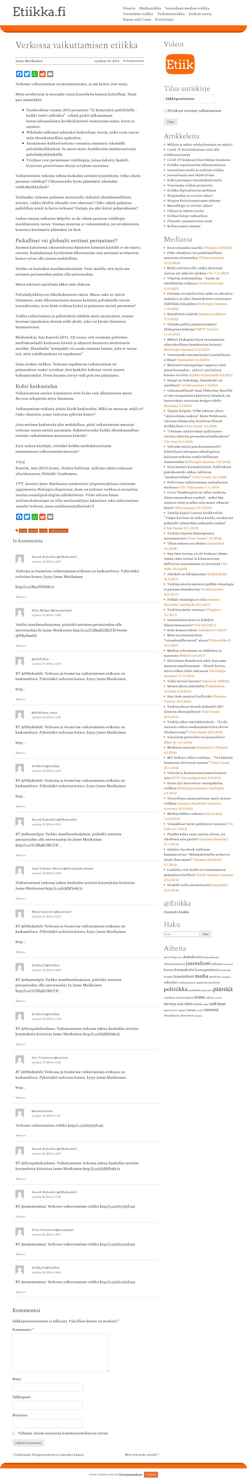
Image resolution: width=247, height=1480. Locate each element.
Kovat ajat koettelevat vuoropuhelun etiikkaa (193, 786)
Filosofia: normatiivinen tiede (189, 221)
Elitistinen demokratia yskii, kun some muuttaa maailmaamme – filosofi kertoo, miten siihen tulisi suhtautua (195, 666)
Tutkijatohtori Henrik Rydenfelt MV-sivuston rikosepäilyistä (194, 709)
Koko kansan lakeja (182, 630)
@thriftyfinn (40, 659)
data (180, 957)
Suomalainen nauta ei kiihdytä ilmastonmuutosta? (189, 622)
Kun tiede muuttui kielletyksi (189, 696)
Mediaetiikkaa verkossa (185, 813)
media (33, 531)
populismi (194, 990)
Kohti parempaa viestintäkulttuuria (194, 180)
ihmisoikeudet (211, 957)
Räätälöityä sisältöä (182, 314)
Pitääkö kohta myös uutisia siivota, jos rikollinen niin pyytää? (194, 837)
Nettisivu (19, 1415)
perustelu (214, 983)
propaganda (206, 990)
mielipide (226, 977)
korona (169, 970)
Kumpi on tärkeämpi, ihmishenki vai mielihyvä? (193, 383)
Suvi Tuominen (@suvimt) (50, 1057)
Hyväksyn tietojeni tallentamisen (194, 111)
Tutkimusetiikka (171, 14)
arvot (167, 957)
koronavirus (225, 970)
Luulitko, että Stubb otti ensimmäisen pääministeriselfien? (195, 872)
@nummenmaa (42, 1111)
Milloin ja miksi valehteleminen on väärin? (200, 144)
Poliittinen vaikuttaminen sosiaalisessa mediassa (196, 485)
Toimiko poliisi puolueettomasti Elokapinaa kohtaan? (190, 327)
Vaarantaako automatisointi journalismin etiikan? (197, 357)
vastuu (191, 1010)
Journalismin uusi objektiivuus (190, 175)
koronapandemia (206, 970)
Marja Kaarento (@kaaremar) (51, 911)
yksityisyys (187, 1015)
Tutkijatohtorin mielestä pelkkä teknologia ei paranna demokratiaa (199, 587)
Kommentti (23, 1330)
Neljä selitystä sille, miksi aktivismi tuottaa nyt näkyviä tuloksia (193, 270)
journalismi (198, 963)
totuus (198, 1004)
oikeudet (171, 982)
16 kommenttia (133, 61)
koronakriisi (184, 970)
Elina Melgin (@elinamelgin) (52, 610)
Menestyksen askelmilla (185, 686)
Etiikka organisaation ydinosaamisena (196, 165)
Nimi (16, 1379)
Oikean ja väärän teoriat (185, 210)
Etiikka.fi (39, 11)
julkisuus (217, 964)
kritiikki (168, 977)
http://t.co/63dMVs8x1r (63, 888)
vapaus (181, 1010)
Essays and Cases (137, 19)
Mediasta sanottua (181, 747)
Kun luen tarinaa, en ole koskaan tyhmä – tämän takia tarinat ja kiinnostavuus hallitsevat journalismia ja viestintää (196, 558)
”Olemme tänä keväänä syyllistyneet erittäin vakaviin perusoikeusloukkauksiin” (197, 434)
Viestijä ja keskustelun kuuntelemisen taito (195, 775)
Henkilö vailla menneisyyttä (188, 885)
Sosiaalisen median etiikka (187, 8)
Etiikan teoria (200, 14)
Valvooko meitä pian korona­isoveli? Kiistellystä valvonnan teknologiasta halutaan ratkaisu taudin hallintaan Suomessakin (192, 454)
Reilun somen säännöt (184, 226)
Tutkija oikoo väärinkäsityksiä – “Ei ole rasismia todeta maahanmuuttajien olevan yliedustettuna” (196, 727)
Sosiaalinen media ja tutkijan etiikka (195, 170)
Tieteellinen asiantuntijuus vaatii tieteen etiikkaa (197, 801)
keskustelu (228, 964)
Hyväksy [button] (151, 1475)
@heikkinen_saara (44, 712)
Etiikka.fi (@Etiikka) (45, 766)
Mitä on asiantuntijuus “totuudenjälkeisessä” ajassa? (187, 638)
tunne (206, 1004)
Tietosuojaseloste (130, 1474)
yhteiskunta (172, 1015)
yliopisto (199, 1015)
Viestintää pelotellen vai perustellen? (196, 737)
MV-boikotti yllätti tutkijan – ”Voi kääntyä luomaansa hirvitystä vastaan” (198, 760)
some (43, 531)
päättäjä (223, 989)
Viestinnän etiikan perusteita (189, 185)
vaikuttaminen (58, 531)
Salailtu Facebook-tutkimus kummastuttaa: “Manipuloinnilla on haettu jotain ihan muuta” (197, 854)
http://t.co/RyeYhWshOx (34, 587)
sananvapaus (184, 997)
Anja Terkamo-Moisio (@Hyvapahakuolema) (62, 868)
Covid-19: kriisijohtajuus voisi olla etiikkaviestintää (191, 152)
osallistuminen (187, 983)
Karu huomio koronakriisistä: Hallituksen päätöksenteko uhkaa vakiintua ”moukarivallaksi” (197, 472)
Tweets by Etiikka (176, 911)
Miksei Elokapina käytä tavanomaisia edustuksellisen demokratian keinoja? (194, 342)
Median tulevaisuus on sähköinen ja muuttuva (193, 653)
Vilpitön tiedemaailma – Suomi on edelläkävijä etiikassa (191, 281)
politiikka (176, 989)
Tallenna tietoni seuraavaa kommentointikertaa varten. (63, 1433)
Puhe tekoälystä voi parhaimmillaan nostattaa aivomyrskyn (193, 255)
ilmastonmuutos (174, 964)
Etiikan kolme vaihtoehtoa (187, 216)
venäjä (199, 1010)
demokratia (192, 957)
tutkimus (218, 1004)
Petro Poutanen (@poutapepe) (53, 1229)
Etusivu (129, 8)
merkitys (215, 977)
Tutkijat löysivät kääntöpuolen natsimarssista (189, 536)
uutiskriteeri (170, 1010)
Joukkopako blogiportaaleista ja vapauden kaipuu (49, 1454)
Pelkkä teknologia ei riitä (186, 599)
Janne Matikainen (29, 61)
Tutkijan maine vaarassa (186, 609)
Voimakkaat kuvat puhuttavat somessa (196, 824)
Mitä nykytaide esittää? (141, 1454)
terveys (170, 1004)
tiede (180, 1004)
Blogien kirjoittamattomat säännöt (194, 200)
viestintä (210, 1010)
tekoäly (218, 997)
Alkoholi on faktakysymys (186, 574)
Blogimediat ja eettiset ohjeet (190, 195)
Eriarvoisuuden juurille (185, 247)
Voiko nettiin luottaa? (184, 681)
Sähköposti (21, 1397)
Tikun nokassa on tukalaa (186, 543)
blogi (23, 531)
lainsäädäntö (184, 976)
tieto (188, 1004)
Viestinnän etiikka (138, 14)
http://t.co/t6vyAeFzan (85, 1125)
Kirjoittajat (164, 19)
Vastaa (20, 597)
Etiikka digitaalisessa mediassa (191, 190)
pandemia (202, 983)
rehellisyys (170, 998)
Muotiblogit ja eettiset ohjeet (190, 205)
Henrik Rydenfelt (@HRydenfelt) (54, 557)
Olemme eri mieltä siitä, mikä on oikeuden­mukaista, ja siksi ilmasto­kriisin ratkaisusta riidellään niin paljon (199, 298)
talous (210, 997)
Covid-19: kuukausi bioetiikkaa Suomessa (198, 159)
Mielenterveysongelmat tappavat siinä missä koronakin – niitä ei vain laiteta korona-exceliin (195, 370)
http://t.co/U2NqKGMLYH (94, 630)
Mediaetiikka (150, 8)
